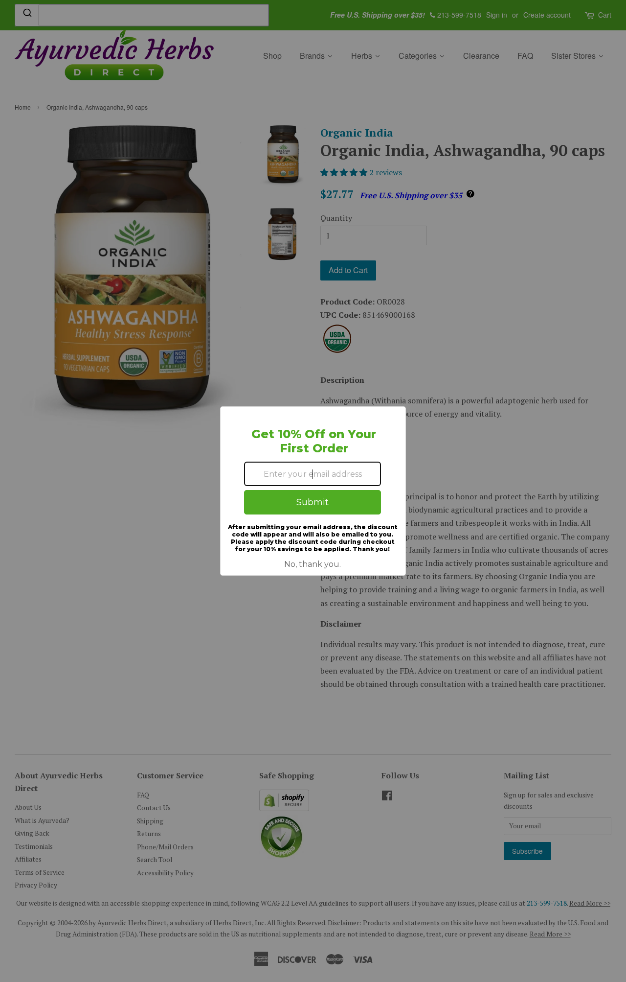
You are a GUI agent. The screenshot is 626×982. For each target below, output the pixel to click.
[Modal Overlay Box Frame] (313, 491)
